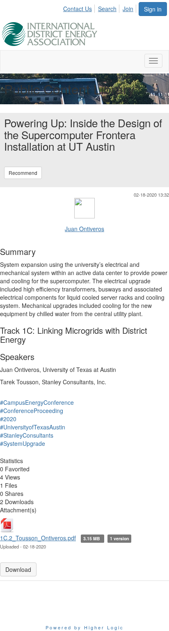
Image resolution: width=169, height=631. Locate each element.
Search (107, 9)
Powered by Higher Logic (85, 627)
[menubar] (100, 7)
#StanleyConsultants (26, 435)
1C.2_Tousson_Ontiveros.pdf (38, 538)
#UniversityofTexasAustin (32, 427)
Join (128, 9)
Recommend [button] (23, 172)
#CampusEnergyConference (37, 402)
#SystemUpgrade (22, 443)
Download (18, 569)
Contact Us (77, 9)
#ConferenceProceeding (31, 410)
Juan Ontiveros (84, 229)
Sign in (153, 9)
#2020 (8, 419)
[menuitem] (79, 7)
